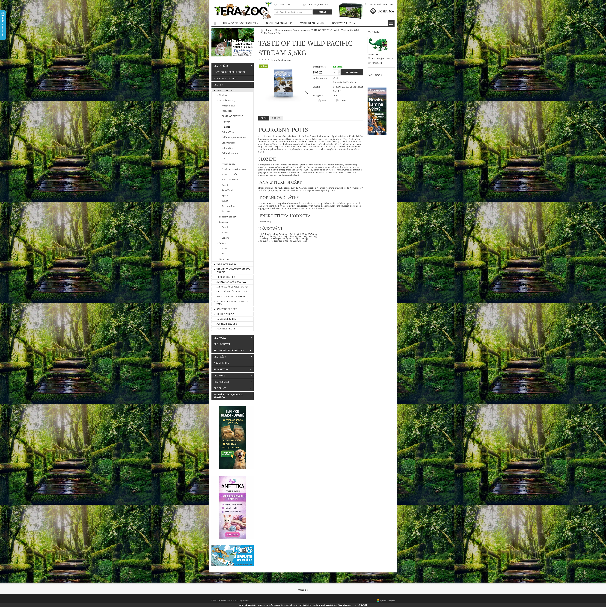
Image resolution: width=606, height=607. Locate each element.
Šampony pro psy (227, 309)
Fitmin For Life (229, 174)
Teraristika (221, 369)
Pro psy (218, 84)
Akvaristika (221, 362)
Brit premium (228, 206)
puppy (227, 121)
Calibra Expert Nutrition (234, 137)
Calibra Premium (230, 153)
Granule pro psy (227, 100)
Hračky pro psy (226, 276)
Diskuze (276, 118)
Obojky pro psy (226, 313)
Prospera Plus (228, 105)
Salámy (222, 242)
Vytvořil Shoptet (387, 600)
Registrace (389, 4)
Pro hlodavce (222, 344)
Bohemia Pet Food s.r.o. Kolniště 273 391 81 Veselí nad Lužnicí (348, 87)
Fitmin (225, 232)
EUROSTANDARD (231, 179)
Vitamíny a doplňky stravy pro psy (233, 270)
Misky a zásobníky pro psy (233, 286)
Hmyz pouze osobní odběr (229, 71)
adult (227, 126)
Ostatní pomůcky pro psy (232, 291)
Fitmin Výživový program (234, 168)
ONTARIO (227, 110)
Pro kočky (220, 337)
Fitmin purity (228, 163)
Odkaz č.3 (303, 590)
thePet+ (225, 200)
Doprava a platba (343, 23)
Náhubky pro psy (227, 328)
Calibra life (227, 147)
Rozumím (362, 605)
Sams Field (227, 190)
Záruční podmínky (312, 23)
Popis (263, 118)
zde (353, 605)
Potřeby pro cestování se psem (232, 303)
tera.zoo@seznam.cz (382, 58)
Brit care (226, 211)
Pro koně (219, 375)
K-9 (223, 158)
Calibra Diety (228, 142)
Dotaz (343, 100)
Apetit (225, 184)
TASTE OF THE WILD (232, 116)
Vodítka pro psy (226, 318)
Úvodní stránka (215, 23)
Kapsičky (223, 221)
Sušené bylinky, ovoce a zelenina (228, 395)
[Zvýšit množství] (339, 71)
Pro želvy (220, 388)
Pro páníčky (221, 65)
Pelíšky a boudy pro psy (231, 296)
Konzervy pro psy (227, 216)
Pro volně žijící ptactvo (229, 350)
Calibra (225, 237)
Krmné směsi (221, 381)
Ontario (225, 227)
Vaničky (223, 95)
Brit (223, 253)
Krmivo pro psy (226, 90)
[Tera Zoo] (243, 10)
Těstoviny (224, 258)
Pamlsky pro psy (226, 264)
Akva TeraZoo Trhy (226, 78)
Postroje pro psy (227, 323)
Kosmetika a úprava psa (231, 281)
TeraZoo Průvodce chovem (240, 23)
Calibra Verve (228, 132)
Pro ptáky (220, 356)
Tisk (324, 100)
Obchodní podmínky (279, 23)
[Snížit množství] (339, 73)
